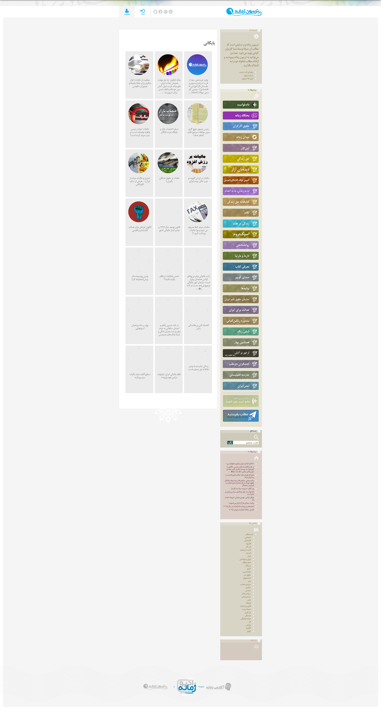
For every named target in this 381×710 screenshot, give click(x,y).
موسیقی (248, 615)
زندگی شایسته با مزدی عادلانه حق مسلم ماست (198, 368)
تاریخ (249, 569)
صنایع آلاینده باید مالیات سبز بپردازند (140, 376)
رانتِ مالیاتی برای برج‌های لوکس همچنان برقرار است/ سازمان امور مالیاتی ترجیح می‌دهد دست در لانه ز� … (198, 283)
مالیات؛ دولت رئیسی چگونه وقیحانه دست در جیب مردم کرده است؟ (140, 132)
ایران (249, 556)
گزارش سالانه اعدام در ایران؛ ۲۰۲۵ (241, 510)
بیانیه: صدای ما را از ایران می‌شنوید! (241, 503)
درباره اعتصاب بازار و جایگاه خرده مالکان (169, 131)
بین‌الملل (248, 565)
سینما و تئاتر (246, 594)
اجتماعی (248, 537)
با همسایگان (246, 562)
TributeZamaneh (244, 12)
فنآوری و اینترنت (245, 606)
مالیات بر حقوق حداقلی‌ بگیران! (169, 180)
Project (201, 687)
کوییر (249, 631)
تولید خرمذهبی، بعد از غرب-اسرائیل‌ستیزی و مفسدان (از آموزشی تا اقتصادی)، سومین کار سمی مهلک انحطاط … (198, 87)
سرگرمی (248, 587)
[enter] (142, 12)
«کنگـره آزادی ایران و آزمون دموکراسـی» (240, 464)
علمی (249, 600)
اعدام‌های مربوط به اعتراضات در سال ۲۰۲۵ (239, 507)
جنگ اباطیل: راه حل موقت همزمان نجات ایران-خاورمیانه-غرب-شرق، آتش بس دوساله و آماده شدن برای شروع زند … (169, 87)
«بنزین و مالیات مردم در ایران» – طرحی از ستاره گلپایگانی (139, 181)
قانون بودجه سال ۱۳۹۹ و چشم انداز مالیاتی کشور (169, 229)
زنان (249, 581)
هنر (250, 622)
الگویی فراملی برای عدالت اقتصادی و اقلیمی (140, 229)
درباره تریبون (248, 75)
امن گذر (248, 547)
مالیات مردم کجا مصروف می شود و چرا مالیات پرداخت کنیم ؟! (198, 230)
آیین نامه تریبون (247, 78)
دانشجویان (247, 578)
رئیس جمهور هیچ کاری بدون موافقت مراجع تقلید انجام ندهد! (198, 132)
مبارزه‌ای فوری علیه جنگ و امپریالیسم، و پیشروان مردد (240, 476)
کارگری (248, 628)
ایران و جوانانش (245, 559)
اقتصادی (247, 540)
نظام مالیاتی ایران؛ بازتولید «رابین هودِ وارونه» (169, 376)
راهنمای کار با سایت (246, 72)
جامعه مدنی (247, 572)
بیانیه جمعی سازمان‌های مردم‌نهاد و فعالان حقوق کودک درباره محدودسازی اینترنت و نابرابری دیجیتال (239, 483)
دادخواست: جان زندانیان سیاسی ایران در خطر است (239, 493)
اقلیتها (248, 544)
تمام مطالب (249, 534)
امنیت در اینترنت (245, 550)
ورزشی (248, 625)
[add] (127, 12)
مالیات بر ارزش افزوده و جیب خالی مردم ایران (198, 180)
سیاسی (248, 590)
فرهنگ (248, 603)
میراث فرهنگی (246, 619)
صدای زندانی (246, 597)
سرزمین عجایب (245, 584)
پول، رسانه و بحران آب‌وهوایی (139, 327)
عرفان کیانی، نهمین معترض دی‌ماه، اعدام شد (239, 499)
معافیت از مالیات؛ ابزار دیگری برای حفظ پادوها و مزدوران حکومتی (140, 83)
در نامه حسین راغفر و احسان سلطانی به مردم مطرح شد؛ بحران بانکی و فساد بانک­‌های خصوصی (169, 330)
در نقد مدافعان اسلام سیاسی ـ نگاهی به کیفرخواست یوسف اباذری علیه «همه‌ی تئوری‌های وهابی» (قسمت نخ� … (240, 469)
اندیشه (248, 553)
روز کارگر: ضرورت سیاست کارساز (242, 489)
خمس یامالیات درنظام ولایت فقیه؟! (169, 278)
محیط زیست (246, 609)
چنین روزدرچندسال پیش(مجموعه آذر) (140, 278)
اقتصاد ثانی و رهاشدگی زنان (198, 327)
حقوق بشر (247, 575)
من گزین (248, 612)
